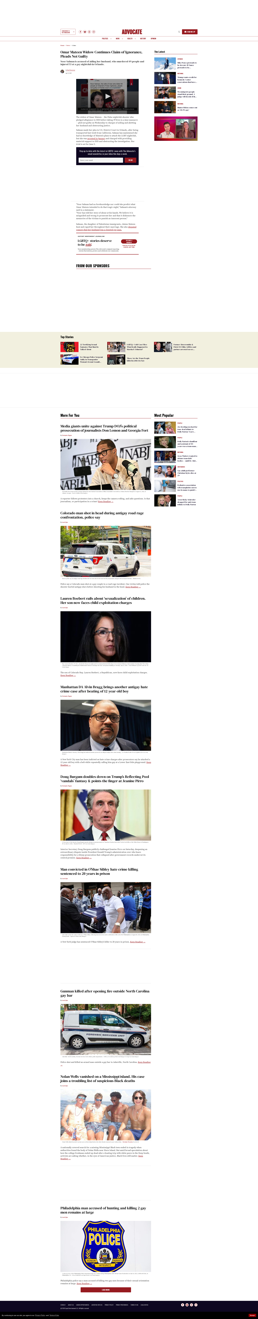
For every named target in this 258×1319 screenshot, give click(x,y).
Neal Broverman (71, 70)
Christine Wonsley (127, 1142)
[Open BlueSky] (84, 31)
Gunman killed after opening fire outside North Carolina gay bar (104, 993)
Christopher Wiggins (67, 435)
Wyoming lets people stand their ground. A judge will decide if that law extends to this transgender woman (187, 97)
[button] (107, 96)
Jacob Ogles (65, 522)
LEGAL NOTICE (144, 1305)
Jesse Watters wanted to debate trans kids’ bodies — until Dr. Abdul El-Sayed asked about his (187, 461)
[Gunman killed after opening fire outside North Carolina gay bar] (105, 1029)
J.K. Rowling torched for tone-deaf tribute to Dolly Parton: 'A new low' (187, 430)
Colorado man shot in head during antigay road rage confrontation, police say (102, 515)
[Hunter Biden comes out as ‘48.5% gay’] (165, 107)
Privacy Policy (40, 1315)
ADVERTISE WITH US (97, 1305)
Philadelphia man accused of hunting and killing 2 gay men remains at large (103, 1210)
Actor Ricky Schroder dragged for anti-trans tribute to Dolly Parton (186, 502)
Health (129, 38)
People (179, 423)
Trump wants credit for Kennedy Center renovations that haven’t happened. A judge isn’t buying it (187, 82)
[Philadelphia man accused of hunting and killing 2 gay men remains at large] (105, 1246)
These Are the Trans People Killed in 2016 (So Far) (138, 359)
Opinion (153, 38)
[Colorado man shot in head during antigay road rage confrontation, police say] (105, 551)
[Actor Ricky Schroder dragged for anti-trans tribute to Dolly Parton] (165, 500)
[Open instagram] (93, 31)
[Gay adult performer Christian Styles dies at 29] (165, 471)
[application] (107, 96)
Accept (252, 1315)
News (118, 38)
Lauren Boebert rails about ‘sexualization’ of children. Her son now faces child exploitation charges (103, 600)
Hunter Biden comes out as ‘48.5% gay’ (187, 108)
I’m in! (130, 160)
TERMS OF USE (134, 1305)
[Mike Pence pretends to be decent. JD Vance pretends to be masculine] (165, 63)
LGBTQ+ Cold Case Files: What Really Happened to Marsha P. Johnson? (137, 347)
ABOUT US (71, 1305)
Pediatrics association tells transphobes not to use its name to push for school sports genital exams (187, 490)
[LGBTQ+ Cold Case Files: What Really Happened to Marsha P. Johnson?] (116, 347)
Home (62, 45)
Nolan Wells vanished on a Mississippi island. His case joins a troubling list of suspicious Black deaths (102, 1078)
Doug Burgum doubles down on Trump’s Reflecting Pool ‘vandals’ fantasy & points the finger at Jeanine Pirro (104, 778)
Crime (74, 45)
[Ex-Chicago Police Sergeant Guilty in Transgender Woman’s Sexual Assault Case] (69, 359)
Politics (105, 38)
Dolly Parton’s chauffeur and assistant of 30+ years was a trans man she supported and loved (187, 446)
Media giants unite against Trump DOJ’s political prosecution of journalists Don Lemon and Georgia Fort (104, 428)
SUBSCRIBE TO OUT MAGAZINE (66, 31)
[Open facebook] (80, 31)
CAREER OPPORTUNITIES (82, 1305)
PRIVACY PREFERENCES (122, 1305)
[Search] (179, 32)
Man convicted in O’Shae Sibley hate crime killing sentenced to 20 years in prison (99, 871)
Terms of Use (54, 1315)
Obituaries (181, 467)
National (180, 73)
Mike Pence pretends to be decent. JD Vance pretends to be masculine (187, 66)
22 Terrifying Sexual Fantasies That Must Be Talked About (89, 347)
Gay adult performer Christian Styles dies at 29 (186, 473)
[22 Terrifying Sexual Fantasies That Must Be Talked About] (69, 347)
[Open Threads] (89, 31)
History (143, 38)
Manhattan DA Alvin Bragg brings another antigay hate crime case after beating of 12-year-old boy (104, 689)
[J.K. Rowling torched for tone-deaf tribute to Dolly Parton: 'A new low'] (165, 428)
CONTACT (63, 1305)
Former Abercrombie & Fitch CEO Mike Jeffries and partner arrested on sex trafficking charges (185, 348)
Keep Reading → (105, 501)
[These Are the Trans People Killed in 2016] (116, 359)
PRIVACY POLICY (109, 1305)
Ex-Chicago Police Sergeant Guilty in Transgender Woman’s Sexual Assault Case (91, 361)
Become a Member (129, 241)
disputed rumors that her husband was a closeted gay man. (106, 228)
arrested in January (96, 138)
